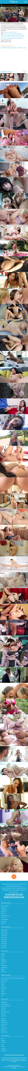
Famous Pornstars (5, 1004)
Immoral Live (4, 917)
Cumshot (8, 37)
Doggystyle (3, 960)
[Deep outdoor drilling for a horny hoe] (14, 90)
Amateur (13, 37)
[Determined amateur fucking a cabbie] (14, 122)
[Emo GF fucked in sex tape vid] (14, 185)
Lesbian (9, 35)
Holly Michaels (4, 930)
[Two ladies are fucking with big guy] (14, 659)
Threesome (4, 35)
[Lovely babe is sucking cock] (14, 864)
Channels (3, 1040)
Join (25, 48)
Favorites (3, 1046)
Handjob (22, 35)
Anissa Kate (3, 947)
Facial (17, 35)
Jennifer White (4, 932)
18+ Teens (8, 38)
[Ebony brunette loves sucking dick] (14, 801)
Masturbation (4, 965)
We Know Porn (4, 1022)
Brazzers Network (5, 906)
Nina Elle (3, 989)
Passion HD (3, 921)
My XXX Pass (4, 909)
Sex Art (2, 984)
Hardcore (3, 37)
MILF (16, 33)
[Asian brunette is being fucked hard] (14, 849)
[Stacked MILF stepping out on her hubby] (14, 153)
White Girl (14, 38)
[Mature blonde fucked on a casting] (14, 106)
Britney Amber (4, 934)
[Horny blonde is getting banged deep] (14, 738)
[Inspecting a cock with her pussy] (14, 754)
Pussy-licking (4, 961)
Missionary (3, 971)
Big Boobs (3, 982)
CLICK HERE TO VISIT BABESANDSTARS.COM (14, 895)
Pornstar (3, 38)
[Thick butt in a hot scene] (14, 264)
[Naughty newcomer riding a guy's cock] (14, 390)
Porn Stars (3, 1042)
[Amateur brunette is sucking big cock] (14, 422)
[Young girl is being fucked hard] (14, 406)
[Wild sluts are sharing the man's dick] (14, 675)
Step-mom (20, 38)
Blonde (2, 969)
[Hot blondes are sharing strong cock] (14, 691)
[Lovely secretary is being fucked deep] (14, 612)
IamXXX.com (4, 1020)
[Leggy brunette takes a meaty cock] (14, 343)
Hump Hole (3, 1008)
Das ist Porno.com (5, 1012)
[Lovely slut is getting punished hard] (14, 454)
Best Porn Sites (4, 1032)
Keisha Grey (3, 937)
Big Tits (2, 963)
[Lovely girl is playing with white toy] (14, 564)
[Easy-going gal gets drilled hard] (14, 327)
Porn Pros (3, 913)
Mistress (3, 986)
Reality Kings (4, 908)
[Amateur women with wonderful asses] (14, 201)
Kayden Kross (4, 987)
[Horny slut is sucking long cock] (14, 785)
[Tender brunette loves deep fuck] (14, 580)
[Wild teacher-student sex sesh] (14, 169)
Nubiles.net (3, 911)
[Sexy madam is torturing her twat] (14, 485)
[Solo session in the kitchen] (14, 501)
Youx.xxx (15, 5)
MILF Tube (3, 1010)
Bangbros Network (17, 48)
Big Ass (20, 33)
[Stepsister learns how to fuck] (14, 248)
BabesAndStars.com (8, 888)
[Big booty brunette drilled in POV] (14, 311)
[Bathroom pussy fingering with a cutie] (14, 548)
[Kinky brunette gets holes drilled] (14, 770)
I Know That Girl (8, 5)
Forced (2, 991)
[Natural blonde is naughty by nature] (14, 517)
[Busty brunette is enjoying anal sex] (14, 706)
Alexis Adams (4, 939)
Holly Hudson (13, 32)
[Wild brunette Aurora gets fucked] (14, 375)
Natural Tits (7, 33)
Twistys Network (4, 919)
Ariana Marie (4, 943)
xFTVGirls (3, 1018)
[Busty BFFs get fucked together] (14, 296)
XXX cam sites (4, 1028)
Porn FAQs (3, 1030)
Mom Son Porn (4, 1024)
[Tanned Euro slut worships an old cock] (14, 817)
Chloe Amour (4, 941)
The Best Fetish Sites (5, 1006)
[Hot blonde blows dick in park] (14, 438)
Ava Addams (4, 945)
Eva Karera (6, 32)
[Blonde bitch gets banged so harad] (14, 833)
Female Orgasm (4, 980)
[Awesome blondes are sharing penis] (14, 722)
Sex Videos (3, 1015)
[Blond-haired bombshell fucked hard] (14, 359)
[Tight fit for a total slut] (14, 596)
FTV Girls (3, 923)
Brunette (12, 33)
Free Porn (3, 1026)
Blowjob (14, 35)
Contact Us (3, 1050)
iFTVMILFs (3, 1013)
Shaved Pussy (4, 967)
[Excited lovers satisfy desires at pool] (14, 643)
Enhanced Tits (20, 37)
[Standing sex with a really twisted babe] (14, 280)
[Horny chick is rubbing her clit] (14, 469)
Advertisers (3, 1049)
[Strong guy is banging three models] (14, 627)
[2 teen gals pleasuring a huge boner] (14, 232)
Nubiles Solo (4, 993)
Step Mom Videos (6, 48)
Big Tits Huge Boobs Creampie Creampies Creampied (12, 978)
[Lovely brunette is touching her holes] (14, 533)
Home (2, 1038)
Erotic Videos (4, 1002)
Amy (2, 995)
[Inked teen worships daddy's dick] (14, 138)
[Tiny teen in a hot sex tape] (14, 217)
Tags (2, 1044)
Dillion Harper (4, 935)
